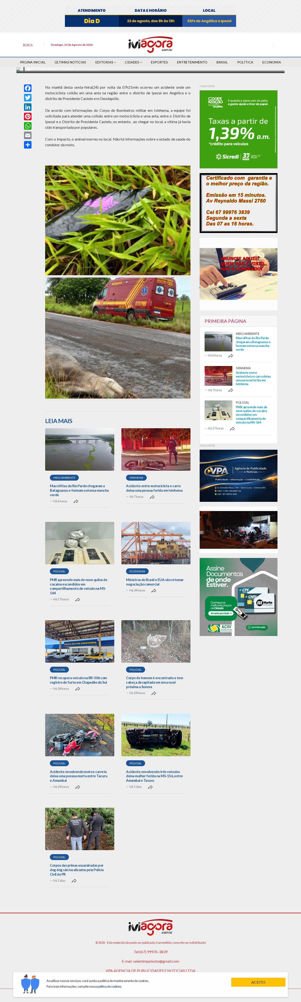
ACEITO (258, 982)
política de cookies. (109, 986)
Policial (59, 571)
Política (245, 62)
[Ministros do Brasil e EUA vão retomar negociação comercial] (155, 543)
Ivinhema (136, 477)
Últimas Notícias (70, 62)
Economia (271, 62)
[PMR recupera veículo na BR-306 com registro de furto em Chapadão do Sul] (79, 641)
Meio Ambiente (64, 477)
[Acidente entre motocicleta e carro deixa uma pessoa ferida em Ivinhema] (155, 449)
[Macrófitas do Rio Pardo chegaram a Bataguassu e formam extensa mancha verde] (79, 449)
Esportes (159, 62)
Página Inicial (33, 62)
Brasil (222, 62)
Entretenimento (192, 62)
